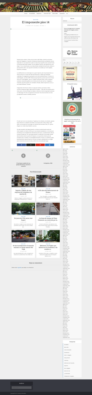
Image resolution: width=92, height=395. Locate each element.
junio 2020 (65, 255)
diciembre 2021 (66, 229)
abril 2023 (65, 206)
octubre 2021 (65, 232)
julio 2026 (65, 150)
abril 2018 (65, 292)
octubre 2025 (65, 163)
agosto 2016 (65, 321)
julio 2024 (65, 185)
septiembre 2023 (66, 199)
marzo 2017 (65, 311)
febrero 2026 (65, 157)
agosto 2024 (65, 183)
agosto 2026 (65, 149)
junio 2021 (65, 238)
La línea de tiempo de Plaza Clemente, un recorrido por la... (48, 219)
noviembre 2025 (66, 162)
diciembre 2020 (66, 246)
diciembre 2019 (66, 264)
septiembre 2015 (66, 337)
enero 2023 (65, 210)
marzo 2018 (65, 294)
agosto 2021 (65, 235)
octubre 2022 (65, 215)
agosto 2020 (65, 252)
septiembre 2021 (66, 233)
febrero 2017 (65, 313)
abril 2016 (65, 327)
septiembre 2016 (66, 320)
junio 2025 (65, 169)
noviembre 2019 (66, 265)
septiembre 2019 (66, 268)
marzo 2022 (65, 225)
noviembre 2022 (66, 213)
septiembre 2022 (66, 216)
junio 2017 (65, 307)
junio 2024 (65, 186)
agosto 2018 (65, 287)
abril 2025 (65, 172)
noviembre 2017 (66, 300)
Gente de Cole (47, 13)
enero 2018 (65, 297)
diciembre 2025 (66, 160)
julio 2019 (65, 271)
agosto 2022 (65, 218)
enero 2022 (65, 228)
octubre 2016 (65, 318)
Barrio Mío (55, 13)
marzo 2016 (65, 328)
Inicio (25, 13)
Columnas (62, 13)
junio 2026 (65, 152)
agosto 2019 (65, 269)
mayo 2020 (65, 257)
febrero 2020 (65, 261)
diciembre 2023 (66, 195)
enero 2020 (65, 262)
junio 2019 (65, 272)
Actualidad (32, 13)
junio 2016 (65, 324)
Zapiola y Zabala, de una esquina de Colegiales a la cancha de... (23, 192)
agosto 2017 (65, 304)
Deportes (39, 13)
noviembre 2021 (66, 231)
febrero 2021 (65, 244)
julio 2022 (65, 219)
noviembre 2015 (66, 334)
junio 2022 (65, 221)
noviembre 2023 (66, 196)
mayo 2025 (65, 170)
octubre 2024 (65, 180)
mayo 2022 (65, 222)
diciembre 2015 (66, 333)
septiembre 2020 (66, 251)
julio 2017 (65, 305)
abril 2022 (65, 223)
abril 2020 (65, 258)
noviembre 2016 (66, 317)
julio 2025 (65, 167)
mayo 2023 (65, 205)
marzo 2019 (65, 277)
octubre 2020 (65, 249)
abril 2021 (65, 241)
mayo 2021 (65, 239)
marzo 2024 (65, 190)
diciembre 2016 (66, 316)
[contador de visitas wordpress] (71, 62)
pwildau (37, 25)
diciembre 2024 (66, 177)
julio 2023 (65, 202)
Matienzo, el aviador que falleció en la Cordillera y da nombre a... (48, 247)
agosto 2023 (65, 200)
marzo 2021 (65, 242)
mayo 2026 (65, 153)
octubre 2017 (65, 301)
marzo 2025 (65, 173)
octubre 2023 (65, 198)
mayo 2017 (65, 308)
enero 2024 (65, 193)
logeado (19, 267)
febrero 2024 (65, 192)
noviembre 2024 (66, 179)
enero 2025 (65, 176)
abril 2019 (65, 275)
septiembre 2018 (66, 285)
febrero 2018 (65, 295)
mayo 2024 (65, 187)
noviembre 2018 (66, 282)
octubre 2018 (65, 284)
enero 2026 (65, 159)
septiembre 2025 (66, 164)
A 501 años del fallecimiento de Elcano (48, 191)
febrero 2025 (65, 175)
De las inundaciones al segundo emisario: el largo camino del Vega (23, 247)
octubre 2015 (65, 336)
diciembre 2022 (66, 212)
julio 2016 (65, 323)
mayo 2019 (65, 274)
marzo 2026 (65, 156)
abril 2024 (65, 189)
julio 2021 (65, 236)
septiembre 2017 (66, 303)
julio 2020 (65, 254)
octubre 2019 (65, 267)
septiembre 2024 (66, 182)
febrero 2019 (65, 278)
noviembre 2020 (66, 248)
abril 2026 (65, 154)
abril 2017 (65, 310)
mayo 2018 (65, 291)
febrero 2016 (65, 330)
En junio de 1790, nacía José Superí (23, 219)
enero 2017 (65, 314)
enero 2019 (65, 280)
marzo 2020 (65, 259)
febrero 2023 (65, 209)
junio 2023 (65, 203)
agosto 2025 (65, 166)
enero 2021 (65, 245)
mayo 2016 (65, 326)
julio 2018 (65, 288)
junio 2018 (65, 290)
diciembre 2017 (66, 298)
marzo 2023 (65, 208)
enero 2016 (65, 331)
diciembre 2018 (66, 281)
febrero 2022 (65, 226)
